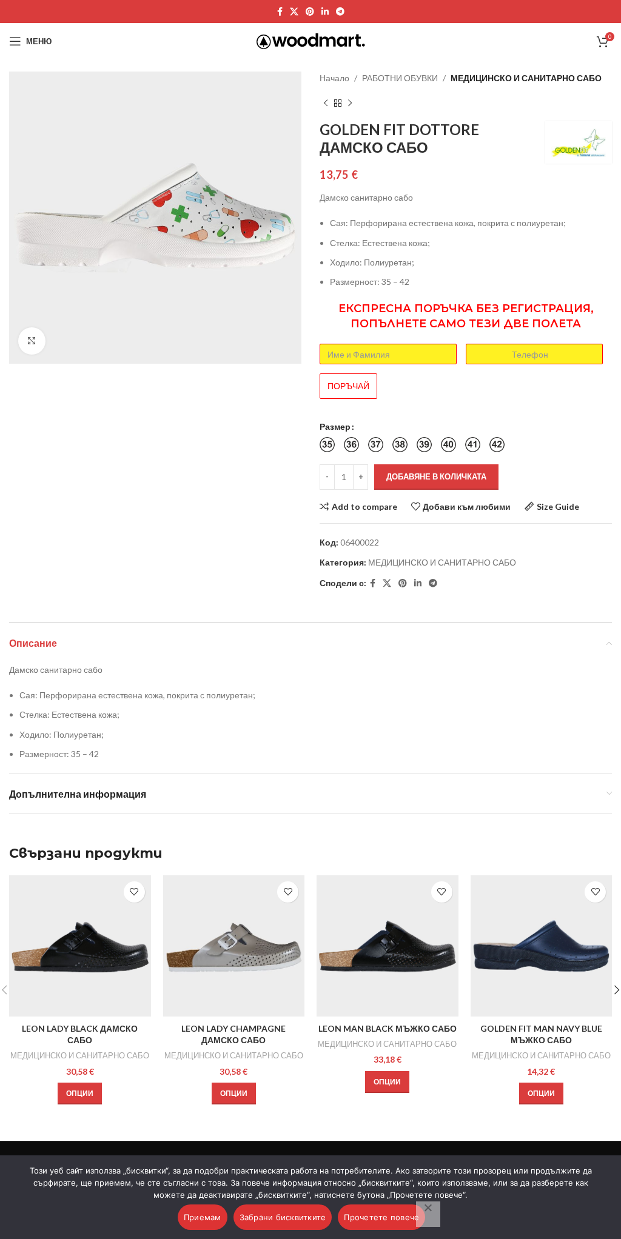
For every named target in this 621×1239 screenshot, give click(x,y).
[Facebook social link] (280, 12)
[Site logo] (311, 40)
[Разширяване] (31, 341)
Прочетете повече (381, 1217)
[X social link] (294, 12)
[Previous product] (326, 103)
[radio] (327, 444)
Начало (334, 78)
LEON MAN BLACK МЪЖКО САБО (387, 1028)
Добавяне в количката (436, 476)
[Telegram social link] (340, 12)
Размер (335, 426)
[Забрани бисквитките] (428, 1214)
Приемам (202, 1217)
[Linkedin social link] (325, 12)
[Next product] (350, 103)
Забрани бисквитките (283, 1217)
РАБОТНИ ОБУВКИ (400, 78)
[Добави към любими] (134, 892)
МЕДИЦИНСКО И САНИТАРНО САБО (526, 78)
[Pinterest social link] (310, 12)
